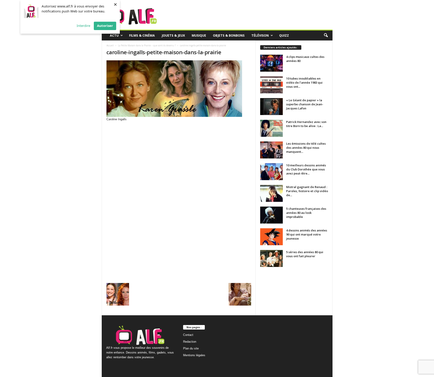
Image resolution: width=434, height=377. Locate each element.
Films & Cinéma (142, 35)
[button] (326, 35)
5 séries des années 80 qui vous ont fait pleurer (304, 254)
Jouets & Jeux (173, 35)
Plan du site (191, 348)
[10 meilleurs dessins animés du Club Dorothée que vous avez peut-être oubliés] (271, 171)
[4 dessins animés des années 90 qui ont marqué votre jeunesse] (271, 236)
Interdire (83, 25)
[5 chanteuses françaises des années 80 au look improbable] (271, 215)
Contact (188, 335)
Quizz (284, 35)
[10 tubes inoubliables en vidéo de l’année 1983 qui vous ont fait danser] (271, 84)
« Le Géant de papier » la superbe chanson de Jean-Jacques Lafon (304, 104)
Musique (199, 35)
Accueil (110, 45)
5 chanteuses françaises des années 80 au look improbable (306, 213)
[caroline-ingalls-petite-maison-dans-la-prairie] (178, 88)
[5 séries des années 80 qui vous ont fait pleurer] (271, 258)
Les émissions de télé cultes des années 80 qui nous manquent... (306, 147)
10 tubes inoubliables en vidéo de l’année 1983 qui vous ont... (304, 82)
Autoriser (105, 25)
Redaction (189, 341)
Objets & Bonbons (229, 35)
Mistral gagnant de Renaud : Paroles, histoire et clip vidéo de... (307, 191)
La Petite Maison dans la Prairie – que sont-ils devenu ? (147, 45)
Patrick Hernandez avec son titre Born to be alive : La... (306, 124)
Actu (114, 35)
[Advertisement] (179, 158)
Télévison (260, 35)
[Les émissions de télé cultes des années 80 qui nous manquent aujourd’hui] (271, 149)
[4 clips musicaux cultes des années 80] (271, 63)
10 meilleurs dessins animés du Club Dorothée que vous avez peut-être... (306, 169)
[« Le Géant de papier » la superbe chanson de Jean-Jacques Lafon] (271, 106)
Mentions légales (194, 355)
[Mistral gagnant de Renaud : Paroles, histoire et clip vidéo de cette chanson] (271, 193)
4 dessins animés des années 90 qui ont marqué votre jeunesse (306, 234)
